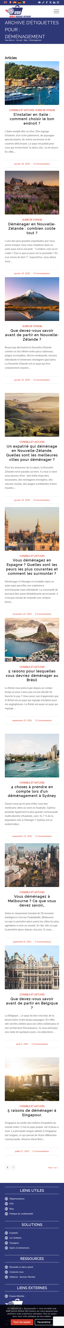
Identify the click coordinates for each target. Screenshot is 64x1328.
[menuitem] (55, 11)
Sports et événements (19, 1248)
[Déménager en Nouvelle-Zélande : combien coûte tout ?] (32, 192)
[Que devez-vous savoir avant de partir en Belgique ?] (32, 967)
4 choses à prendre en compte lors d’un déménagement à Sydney (32, 791)
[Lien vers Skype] (43, 2)
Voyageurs (14, 1243)
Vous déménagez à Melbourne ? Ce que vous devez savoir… (32, 900)
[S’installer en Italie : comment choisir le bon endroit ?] (32, 83)
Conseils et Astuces (21, 110)
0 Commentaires (41, 164)
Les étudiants (15, 1238)
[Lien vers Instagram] (58, 2)
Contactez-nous (16, 1272)
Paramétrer (44, 1322)
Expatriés (13, 1233)
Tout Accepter (22, 1322)
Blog (11, 1209)
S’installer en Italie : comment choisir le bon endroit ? (32, 118)
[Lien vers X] (51, 2)
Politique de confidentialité (21, 1214)
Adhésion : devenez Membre (22, 1277)
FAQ (11, 1204)
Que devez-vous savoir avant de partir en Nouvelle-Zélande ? (32, 335)
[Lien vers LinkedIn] (54, 2)
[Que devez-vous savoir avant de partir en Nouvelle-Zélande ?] (32, 299)
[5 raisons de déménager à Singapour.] (32, 1079)
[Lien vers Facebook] (47, 2)
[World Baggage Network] (26, 11)
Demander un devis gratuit (21, 1267)
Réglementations (17, 1199)
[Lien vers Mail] (39, 2)
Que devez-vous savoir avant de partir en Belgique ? (32, 1003)
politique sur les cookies (39, 1316)
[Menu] (55, 11)
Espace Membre (16, 1296)
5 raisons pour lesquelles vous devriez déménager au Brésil (32, 675)
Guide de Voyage (45, 110)
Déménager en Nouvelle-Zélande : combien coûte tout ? (32, 228)
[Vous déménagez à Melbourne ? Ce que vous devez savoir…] (32, 865)
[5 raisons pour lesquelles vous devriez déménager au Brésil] (32, 640)
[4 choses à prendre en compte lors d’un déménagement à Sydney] (32, 755)
